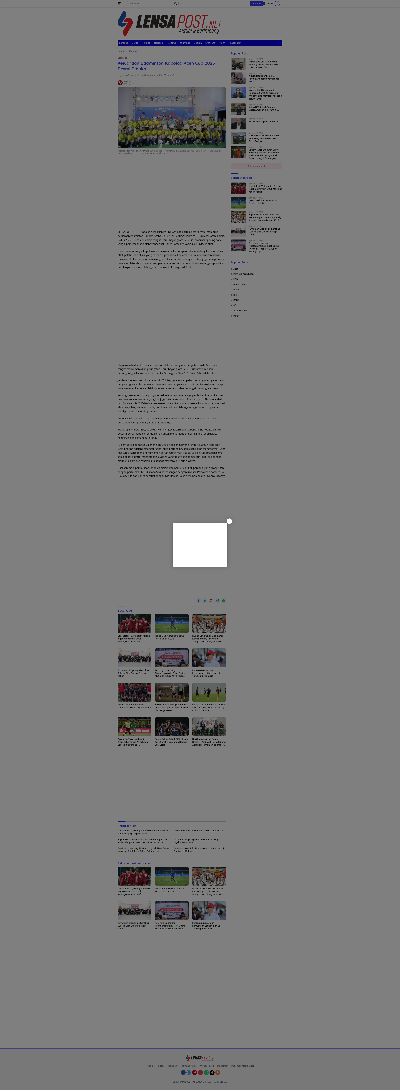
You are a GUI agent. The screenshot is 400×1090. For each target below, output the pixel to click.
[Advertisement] (200, 545)
